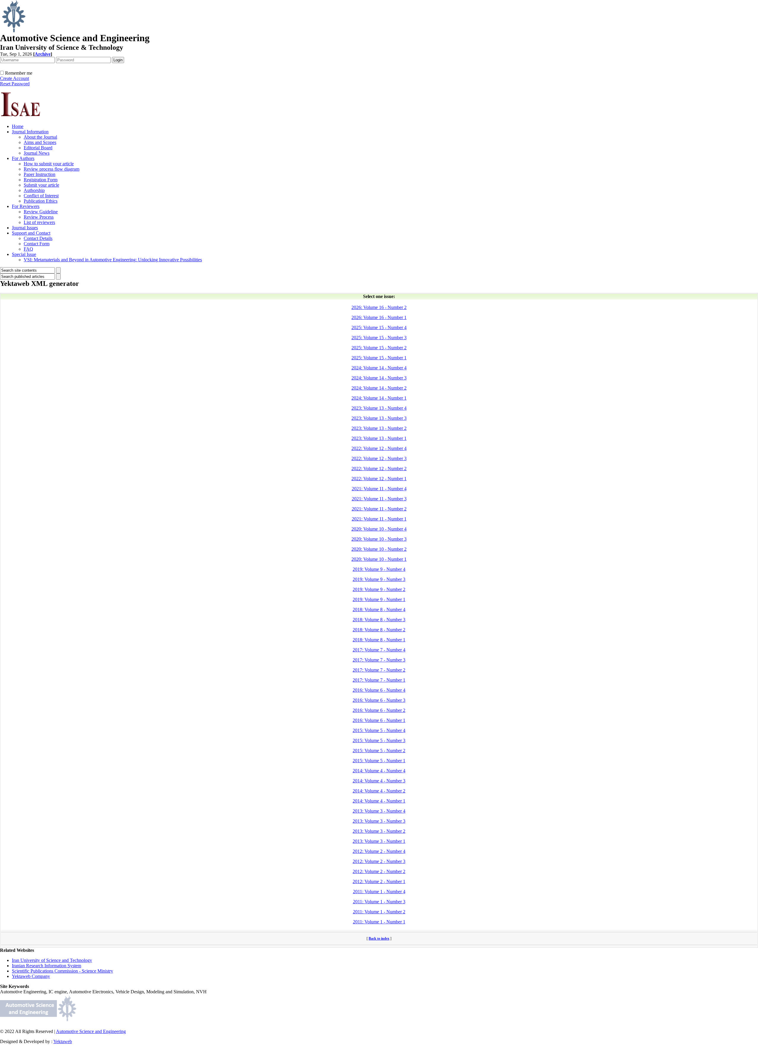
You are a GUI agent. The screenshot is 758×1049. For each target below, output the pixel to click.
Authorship (34, 190)
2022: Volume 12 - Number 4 (379, 448)
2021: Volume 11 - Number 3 (379, 498)
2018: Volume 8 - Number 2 (379, 629)
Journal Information (30, 131)
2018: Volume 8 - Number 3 (379, 619)
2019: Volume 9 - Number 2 (379, 589)
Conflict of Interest (41, 195)
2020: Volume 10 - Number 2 (379, 549)
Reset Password (15, 83)
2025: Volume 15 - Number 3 (379, 337)
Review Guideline (41, 211)
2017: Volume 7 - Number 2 (379, 669)
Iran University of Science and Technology (52, 960)
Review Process (39, 217)
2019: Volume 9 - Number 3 (379, 579)
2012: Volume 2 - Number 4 (379, 851)
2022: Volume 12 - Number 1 (379, 478)
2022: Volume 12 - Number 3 (379, 458)
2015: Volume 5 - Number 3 (379, 740)
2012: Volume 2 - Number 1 (379, 881)
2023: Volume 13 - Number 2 (379, 428)
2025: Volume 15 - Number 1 (379, 357)
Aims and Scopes (40, 142)
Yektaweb (62, 1041)
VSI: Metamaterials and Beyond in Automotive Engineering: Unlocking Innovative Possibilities (113, 259)
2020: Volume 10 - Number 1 (379, 559)
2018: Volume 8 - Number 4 (379, 609)
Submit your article (41, 185)
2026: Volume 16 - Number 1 (379, 317)
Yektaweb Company (31, 976)
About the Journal (40, 137)
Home (17, 126)
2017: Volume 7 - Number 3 (379, 659)
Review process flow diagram (51, 169)
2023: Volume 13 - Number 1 (379, 438)
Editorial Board (38, 147)
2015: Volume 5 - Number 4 (379, 730)
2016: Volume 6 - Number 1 (379, 720)
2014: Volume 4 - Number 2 (379, 790)
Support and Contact (31, 233)
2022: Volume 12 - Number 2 (379, 468)
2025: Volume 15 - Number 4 (379, 327)
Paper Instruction (39, 174)
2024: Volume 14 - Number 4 (379, 367)
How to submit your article (49, 163)
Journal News (36, 153)
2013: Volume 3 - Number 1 (379, 841)
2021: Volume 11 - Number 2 (379, 508)
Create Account (14, 78)
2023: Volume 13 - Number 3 (379, 418)
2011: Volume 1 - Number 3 (379, 901)
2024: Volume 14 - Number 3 (379, 377)
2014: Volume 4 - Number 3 (379, 780)
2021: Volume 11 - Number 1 (379, 518)
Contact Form (36, 243)
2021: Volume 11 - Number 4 (379, 488)
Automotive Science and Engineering (91, 1031)
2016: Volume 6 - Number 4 (379, 690)
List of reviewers (39, 222)
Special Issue (24, 254)
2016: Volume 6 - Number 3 (379, 700)
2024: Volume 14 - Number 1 (379, 398)
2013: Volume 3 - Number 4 (379, 810)
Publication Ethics (40, 201)
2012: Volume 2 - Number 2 (379, 871)
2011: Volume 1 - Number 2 (379, 911)
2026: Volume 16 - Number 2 (379, 307)
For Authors (23, 158)
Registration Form (40, 179)
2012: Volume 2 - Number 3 (379, 861)
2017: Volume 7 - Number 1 (379, 680)
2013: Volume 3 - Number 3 (379, 821)
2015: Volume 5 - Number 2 (379, 750)
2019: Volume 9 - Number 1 (379, 599)
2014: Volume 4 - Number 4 (379, 770)
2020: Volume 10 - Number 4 (379, 528)
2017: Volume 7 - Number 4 (379, 649)
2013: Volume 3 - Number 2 (379, 831)
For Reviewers (25, 206)
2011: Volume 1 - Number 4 (379, 891)
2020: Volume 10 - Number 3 (379, 539)
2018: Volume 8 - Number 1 (379, 639)
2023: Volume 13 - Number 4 (379, 408)
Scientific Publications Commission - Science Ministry (62, 970)
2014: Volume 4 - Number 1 (379, 800)
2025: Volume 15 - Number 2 (379, 347)
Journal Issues (25, 227)
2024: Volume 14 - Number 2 (379, 387)
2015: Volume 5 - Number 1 (379, 760)
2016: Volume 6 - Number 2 (379, 710)
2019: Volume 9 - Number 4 (379, 569)
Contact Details (38, 238)
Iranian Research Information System (46, 965)
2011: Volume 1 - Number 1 (379, 921)
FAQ (28, 249)
